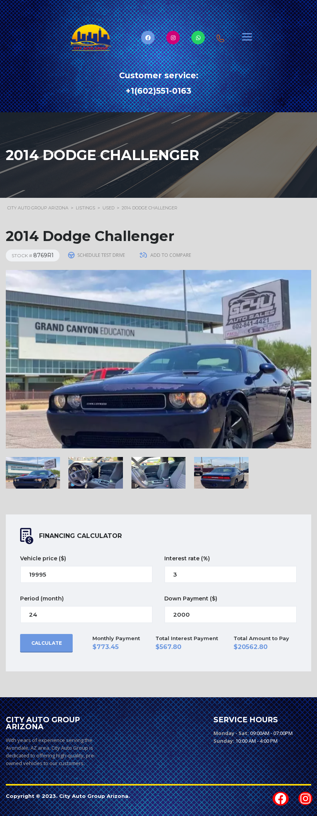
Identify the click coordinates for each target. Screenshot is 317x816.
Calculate (46, 643)
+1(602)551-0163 (158, 91)
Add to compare (170, 255)
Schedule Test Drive (101, 255)
